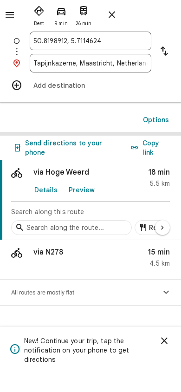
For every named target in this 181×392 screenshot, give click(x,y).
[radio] (39, 14)
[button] (90, 260)
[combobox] (90, 41)
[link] (90, 200)
